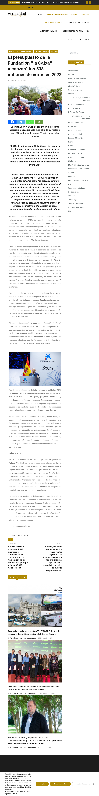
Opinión (70, 22)
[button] (87, 2)
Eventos (71, 142)
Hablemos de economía (77, 149)
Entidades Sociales (54, 22)
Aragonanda (73, 70)
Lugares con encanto (76, 157)
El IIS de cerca (74, 108)
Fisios (70, 146)
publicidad (72, 176)
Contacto (70, 39)
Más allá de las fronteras (78, 165)
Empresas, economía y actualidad (61, 14)
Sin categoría (73, 192)
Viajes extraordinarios (76, 207)
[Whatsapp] (30, 122)
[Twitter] (21, 122)
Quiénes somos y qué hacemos (75, 31)
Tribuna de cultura (75, 203)
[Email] (39, 122)
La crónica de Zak (75, 153)
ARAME (71, 74)
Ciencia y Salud (74, 86)
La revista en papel (48, 31)
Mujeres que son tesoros (78, 169)
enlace (14, 794)
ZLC (69, 211)
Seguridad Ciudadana (76, 188)
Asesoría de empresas (77, 78)
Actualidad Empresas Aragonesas (23, 638)
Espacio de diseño (75, 130)
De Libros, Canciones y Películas (81, 99)
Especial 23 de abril (76, 138)
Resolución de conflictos (78, 180)
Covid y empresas (75, 90)
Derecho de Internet (76, 104)
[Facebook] (12, 122)
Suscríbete (84, 39)
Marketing (72, 161)
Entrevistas (83, 22)
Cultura (71, 94)
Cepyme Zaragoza (75, 82)
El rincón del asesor (76, 112)
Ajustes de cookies (83, 784)
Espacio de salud (75, 134)
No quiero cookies (60, 784)
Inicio (39, 14)
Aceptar (42, 784)
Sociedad (85, 14)
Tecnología (72, 199)
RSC (69, 184)
